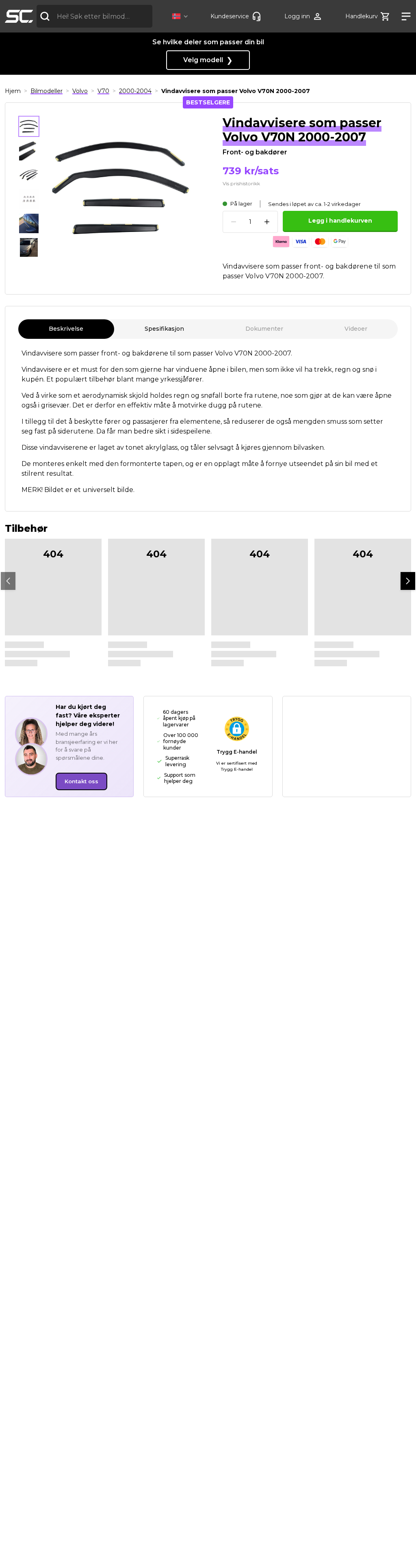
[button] (181, 16)
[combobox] (94, 16)
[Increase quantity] (267, 222)
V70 (103, 91)
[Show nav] (403, 16)
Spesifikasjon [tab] (164, 328)
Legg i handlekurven (340, 220)
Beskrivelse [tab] (66, 328)
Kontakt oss (81, 781)
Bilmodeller (46, 91)
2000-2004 (135, 91)
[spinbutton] (250, 222)
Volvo (80, 91)
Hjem (13, 91)
